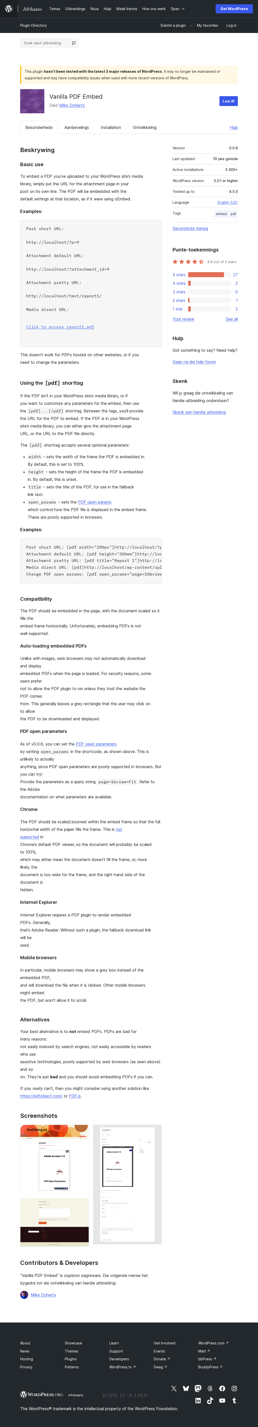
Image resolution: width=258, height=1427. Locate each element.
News (24, 1351)
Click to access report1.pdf (60, 326)
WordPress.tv (122, 1367)
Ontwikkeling (144, 127)
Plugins (71, 1359)
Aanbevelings (76, 127)
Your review (183, 319)
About (25, 1343)
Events (159, 1351)
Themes (71, 1351)
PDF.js (75, 1095)
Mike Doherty (72, 105)
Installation (111, 127)
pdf (233, 214)
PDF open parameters (96, 743)
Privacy (26, 1367)
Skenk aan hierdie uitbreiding (199, 412)
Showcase (73, 1343)
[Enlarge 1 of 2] (82, 1131)
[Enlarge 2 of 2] (154, 1131)
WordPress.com (213, 1343)
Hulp (234, 127)
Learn (114, 1343)
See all (232, 319)
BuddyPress (210, 1367)
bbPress (207, 1359)
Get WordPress (234, 9)
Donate (162, 1359)
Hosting (26, 1359)
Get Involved (164, 1343)
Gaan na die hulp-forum (194, 361)
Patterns (72, 1367)
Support (116, 1351)
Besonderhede (39, 127)
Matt (204, 1351)
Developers (119, 1359)
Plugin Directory (33, 25)
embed (221, 214)
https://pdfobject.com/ (41, 1095)
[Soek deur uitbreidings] (74, 43)
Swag (160, 1367)
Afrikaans (75, 1395)
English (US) (228, 202)
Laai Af (229, 101)
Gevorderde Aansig (190, 228)
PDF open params (94, 502)
